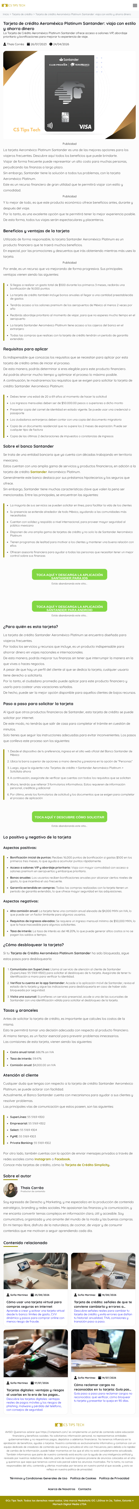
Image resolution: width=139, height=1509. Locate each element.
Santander (38, 472)
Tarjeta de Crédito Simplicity (87, 1165)
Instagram (43, 1159)
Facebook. (63, 1159)
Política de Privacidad (114, 1478)
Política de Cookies (83, 1478)
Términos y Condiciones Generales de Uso (38, 1478)
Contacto (84, 1489)
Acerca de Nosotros (61, 1489)
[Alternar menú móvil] (135, 5)
